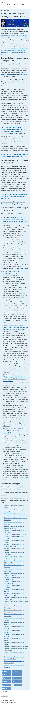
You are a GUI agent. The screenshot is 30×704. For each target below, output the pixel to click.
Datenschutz (11, 29)
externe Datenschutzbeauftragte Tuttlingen (14, 35)
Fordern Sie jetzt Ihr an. (14, 196)
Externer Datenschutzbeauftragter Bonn (15, 534)
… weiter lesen (24, 268)
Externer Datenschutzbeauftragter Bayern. (16, 646)
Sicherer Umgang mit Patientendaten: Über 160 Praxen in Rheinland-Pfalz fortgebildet (13, 273)
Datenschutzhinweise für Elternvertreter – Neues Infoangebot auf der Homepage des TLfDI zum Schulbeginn (15, 327)
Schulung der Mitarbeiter (14, 131)
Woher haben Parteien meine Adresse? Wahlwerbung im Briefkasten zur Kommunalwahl (15, 431)
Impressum (4, 691)
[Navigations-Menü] (23, 4)
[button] (6, 671)
